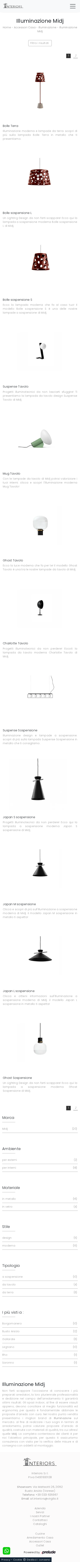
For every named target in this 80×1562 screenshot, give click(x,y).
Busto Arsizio (39, 1331)
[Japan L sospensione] (40, 955)
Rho (39, 1355)
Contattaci (40, 1520)
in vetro (39, 1207)
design (39, 1238)
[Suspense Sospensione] (40, 695)
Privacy (5, 1559)
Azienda (40, 1508)
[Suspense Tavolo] (40, 351)
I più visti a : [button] (12, 1312)
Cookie (17, 1559)
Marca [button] (8, 1117)
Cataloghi (40, 1524)
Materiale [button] (11, 1187)
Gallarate (39, 1339)
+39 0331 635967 (47, 1495)
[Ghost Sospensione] (40, 1042)
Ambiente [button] (11, 1148)
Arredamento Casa (40, 1537)
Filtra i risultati (39, 43)
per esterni (39, 1160)
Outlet (40, 1545)
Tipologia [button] (11, 1265)
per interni (39, 1168)
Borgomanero (39, 1323)
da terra (39, 1292)
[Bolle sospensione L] (40, 177)
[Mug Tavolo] (40, 438)
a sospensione (39, 1277)
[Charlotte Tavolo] (40, 608)
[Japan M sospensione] (40, 868)
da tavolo (39, 1284)
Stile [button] (6, 1226)
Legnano (39, 1347)
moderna (39, 1245)
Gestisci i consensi (38, 1559)
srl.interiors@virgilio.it (44, 1499)
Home (7, 27)
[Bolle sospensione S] (40, 264)
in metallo (39, 1199)
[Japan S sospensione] (40, 782)
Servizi (40, 1512)
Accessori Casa (25, 27)
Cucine (40, 1534)
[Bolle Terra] (40, 90)
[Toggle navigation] (73, 6)
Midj (39, 1129)
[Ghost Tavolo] (40, 525)
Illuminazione (47, 27)
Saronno (39, 1362)
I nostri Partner (40, 1516)
